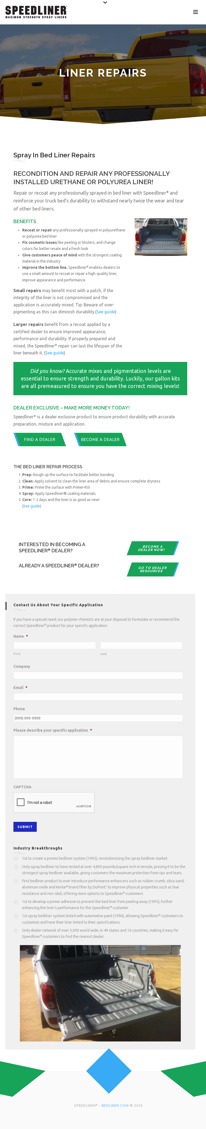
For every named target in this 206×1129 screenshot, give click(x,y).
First (17, 653)
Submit (25, 827)
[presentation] (54, 802)
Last (103, 653)
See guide (106, 311)
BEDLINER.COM (115, 1105)
